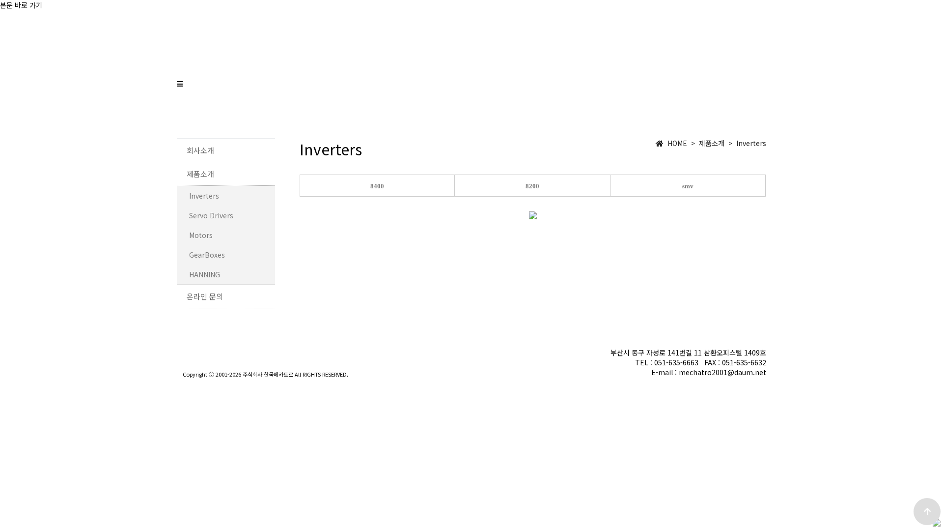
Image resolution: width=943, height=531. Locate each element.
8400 (377, 186)
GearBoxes (207, 255)
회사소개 (613, 103)
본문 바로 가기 (21, 5)
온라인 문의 (744, 103)
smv (687, 186)
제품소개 (676, 103)
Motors (201, 235)
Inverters (204, 196)
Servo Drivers (211, 215)
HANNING (204, 274)
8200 (532, 186)
